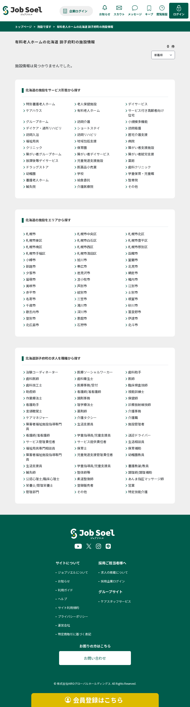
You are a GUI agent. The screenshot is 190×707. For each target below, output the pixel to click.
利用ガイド (65, 590)
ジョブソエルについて (73, 572)
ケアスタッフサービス (116, 601)
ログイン (178, 14)
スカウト (119, 14)
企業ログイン (78, 11)
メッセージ (135, 14)
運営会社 (64, 625)
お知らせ (104, 14)
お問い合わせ (95, 658)
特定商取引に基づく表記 (74, 634)
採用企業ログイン (113, 581)
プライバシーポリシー (73, 616)
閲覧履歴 (162, 14)
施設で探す (44, 27)
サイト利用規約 (68, 607)
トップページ (23, 27)
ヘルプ (62, 599)
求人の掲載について (114, 572)
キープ (149, 14)
